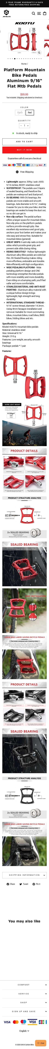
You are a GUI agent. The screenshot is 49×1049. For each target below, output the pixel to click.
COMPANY (24, 985)
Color (24, 107)
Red (30, 112)
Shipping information (24, 875)
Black (20, 112)
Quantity (24, 121)
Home (24, 64)
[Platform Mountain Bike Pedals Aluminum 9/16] (9, 968)
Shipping (20, 97)
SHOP (23, 1002)
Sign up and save (24, 1011)
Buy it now (24, 150)
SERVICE (24, 994)
